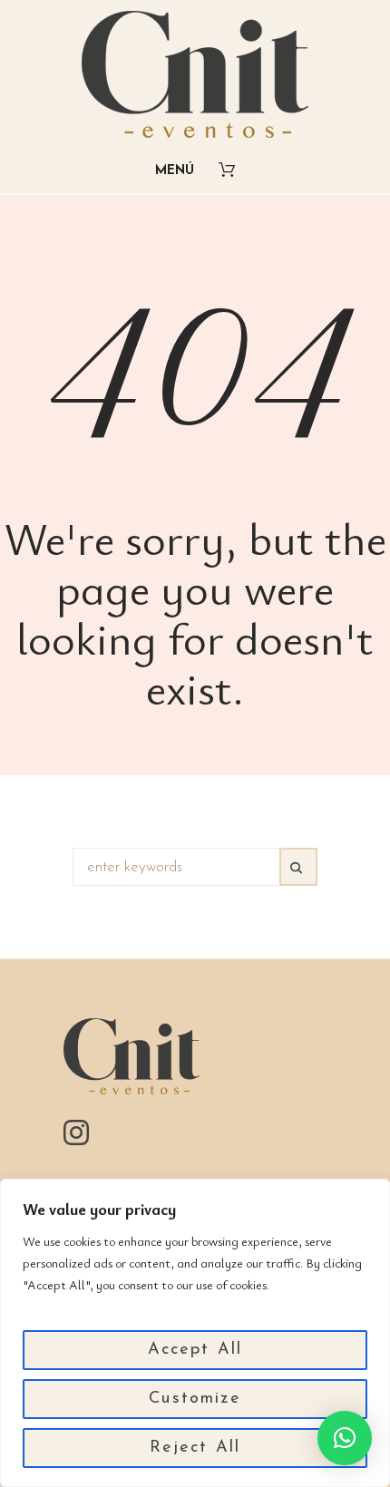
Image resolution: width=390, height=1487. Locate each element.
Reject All (195, 1448)
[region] (195, 1333)
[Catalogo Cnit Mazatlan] (195, 74)
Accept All (195, 1350)
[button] (344, 1438)
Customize (194, 1399)
